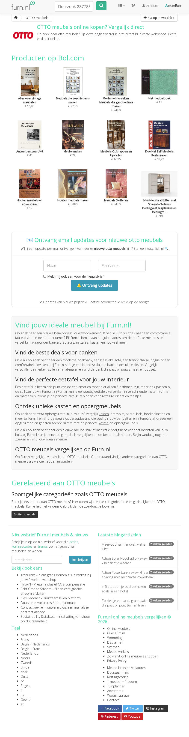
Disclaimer (115, 642)
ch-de (25, 667)
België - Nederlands (35, 644)
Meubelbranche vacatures (126, 668)
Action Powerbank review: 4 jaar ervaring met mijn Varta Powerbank (137, 574)
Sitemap (113, 647)
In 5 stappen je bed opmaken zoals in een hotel (137, 588)
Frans (25, 639)
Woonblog (114, 638)
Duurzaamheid (118, 672)
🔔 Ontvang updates (94, 285)
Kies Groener (30, 598)
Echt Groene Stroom (36, 589)
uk (22, 695)
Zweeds (26, 662)
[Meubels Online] (16, 17)
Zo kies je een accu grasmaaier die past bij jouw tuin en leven (137, 602)
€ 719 (159, 208)
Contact (113, 700)
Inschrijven (80, 559)
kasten (95, 342)
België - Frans (31, 649)
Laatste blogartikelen (119, 535)
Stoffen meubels (24, 514)
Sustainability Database (38, 616)
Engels (25, 686)
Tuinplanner (115, 686)
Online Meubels (118, 628)
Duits (24, 676)
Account (151, 5)
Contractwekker (32, 607)
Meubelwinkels (118, 651)
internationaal (65, 602)
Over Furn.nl (116, 633)
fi (21, 690)
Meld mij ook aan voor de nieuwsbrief (75, 276)
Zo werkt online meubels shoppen (132, 656)
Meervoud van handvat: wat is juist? (137, 546)
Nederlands (29, 635)
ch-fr (24, 672)
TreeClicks (28, 575)
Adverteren (115, 691)
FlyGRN (26, 584)
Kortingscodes (117, 677)
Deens (25, 699)
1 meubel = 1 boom (122, 681)
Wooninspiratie (118, 695)
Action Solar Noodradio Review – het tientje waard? (137, 560)
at (22, 704)
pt (22, 681)
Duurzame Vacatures (36, 602)
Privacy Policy (116, 661)
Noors (25, 658)
